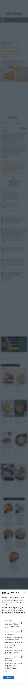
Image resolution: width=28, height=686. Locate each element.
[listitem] (14, 620)
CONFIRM (8, 677)
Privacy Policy (22, 683)
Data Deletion (5, 683)
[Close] (24, 592)
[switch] (22, 623)
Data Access (14, 683)
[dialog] (14, 637)
